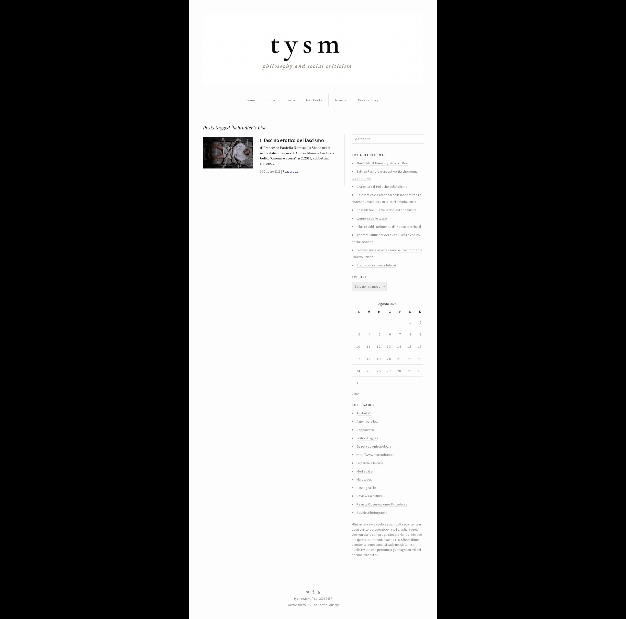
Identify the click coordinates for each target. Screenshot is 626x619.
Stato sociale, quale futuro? (376, 265)
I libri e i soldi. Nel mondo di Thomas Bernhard (389, 226)
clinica (290, 100)
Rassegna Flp (366, 487)
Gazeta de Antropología (374, 446)
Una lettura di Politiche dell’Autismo (382, 186)
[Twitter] (308, 592)
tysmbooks (314, 100)
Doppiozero (365, 430)
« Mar (355, 394)
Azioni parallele (368, 421)
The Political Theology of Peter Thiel (382, 163)
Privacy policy (368, 100)
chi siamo (340, 100)
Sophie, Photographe (372, 512)
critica (270, 100)
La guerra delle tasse (372, 218)
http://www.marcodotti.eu (375, 454)
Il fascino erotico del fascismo (292, 140)
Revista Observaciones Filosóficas (382, 504)
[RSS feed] (318, 592)
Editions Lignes (367, 438)
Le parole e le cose (370, 463)
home (250, 100)
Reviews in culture (370, 496)
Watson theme (297, 605)
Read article (290, 171)
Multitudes (364, 479)
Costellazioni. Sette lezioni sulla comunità (386, 210)
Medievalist (365, 471)
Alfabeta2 (364, 413)
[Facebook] (313, 592)
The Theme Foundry (325, 605)
